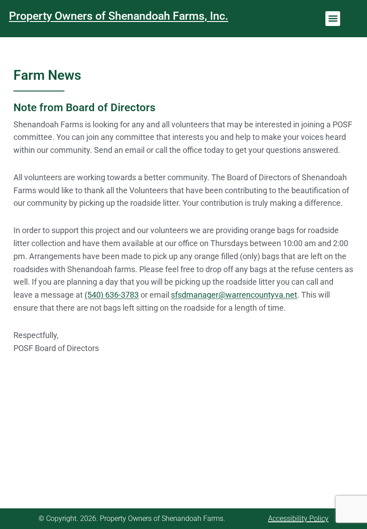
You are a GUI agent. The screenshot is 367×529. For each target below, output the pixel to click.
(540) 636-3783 (112, 294)
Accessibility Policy (298, 518)
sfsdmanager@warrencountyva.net (234, 294)
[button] (332, 18)
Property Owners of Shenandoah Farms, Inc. (118, 15)
